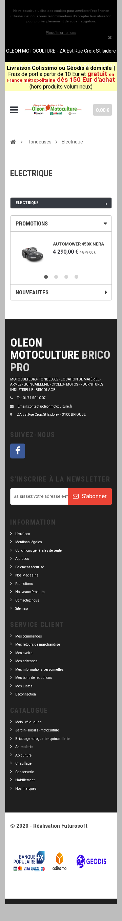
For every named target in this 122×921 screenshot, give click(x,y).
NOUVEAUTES (32, 292)
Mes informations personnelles (39, 669)
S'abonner (93, 496)
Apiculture (23, 755)
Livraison (22, 534)
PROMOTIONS (32, 223)
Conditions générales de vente (38, 550)
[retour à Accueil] (13, 141)
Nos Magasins (27, 575)
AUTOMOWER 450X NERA (78, 244)
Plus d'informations (61, 33)
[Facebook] (17, 451)
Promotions (24, 584)
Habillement (25, 780)
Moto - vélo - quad (28, 722)
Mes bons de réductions (33, 678)
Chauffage (23, 763)
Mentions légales (28, 542)
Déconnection (25, 694)
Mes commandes (28, 636)
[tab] (61, 223)
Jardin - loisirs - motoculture (37, 730)
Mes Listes (24, 686)
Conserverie (24, 772)
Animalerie (24, 747)
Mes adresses (26, 661)
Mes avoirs (24, 653)
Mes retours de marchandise (37, 644)
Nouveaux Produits (30, 592)
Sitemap (21, 608)
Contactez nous (27, 600)
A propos (22, 559)
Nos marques (26, 788)
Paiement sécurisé (29, 567)
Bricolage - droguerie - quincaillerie (42, 739)
